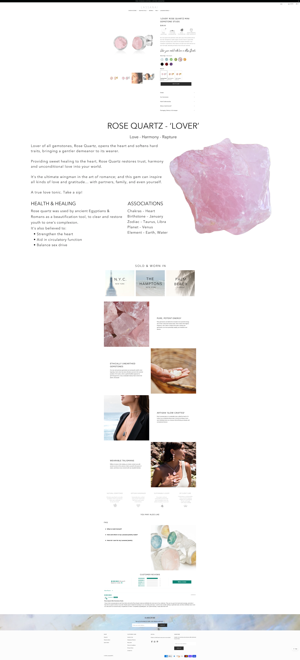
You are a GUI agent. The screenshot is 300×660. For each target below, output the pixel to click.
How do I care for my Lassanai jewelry (119, 540)
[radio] (162, 59)
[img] (107, 595)
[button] (133, 11)
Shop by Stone (107, 639)
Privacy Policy (130, 648)
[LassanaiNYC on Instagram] (155, 642)
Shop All (105, 637)
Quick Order (106, 642)
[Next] (157, 43)
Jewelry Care (130, 637)
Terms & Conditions (131, 645)
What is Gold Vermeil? (114, 529)
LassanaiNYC (110, 655)
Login (291, 3)
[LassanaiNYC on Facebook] (152, 642)
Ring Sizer (129, 642)
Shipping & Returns (131, 639)
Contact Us (129, 650)
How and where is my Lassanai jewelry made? (122, 535)
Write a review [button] (182, 582)
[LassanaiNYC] (149, 7)
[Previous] (105, 43)
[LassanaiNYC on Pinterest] (157, 642)
